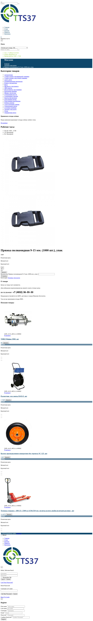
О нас (6, 29)
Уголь (6, 111)
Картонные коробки (10, 91)
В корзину (4, 276)
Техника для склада (10, 65)
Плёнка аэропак (9, 103)
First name (4, 606)
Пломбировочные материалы (13, 81)
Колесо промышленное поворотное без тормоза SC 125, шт (24, 453)
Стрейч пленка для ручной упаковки (15, 78)
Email (2, 613)
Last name (4, 608)
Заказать (3, 272)
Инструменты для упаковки (13, 89)
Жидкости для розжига (11, 86)
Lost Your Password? (7, 582)
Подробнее (4, 123)
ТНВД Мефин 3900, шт (10, 339)
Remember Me (7, 577)
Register (3, 619)
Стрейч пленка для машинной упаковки (16, 76)
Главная (6, 27)
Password (3, 615)
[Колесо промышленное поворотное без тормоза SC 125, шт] (18, 446)
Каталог (6, 30)
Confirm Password (6, 617)
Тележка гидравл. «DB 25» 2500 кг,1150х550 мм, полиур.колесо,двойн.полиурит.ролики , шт (37, 511)
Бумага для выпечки (10, 83)
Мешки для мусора (10, 93)
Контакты (7, 34)
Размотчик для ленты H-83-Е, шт (14, 396)
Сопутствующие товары (11, 104)
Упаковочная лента (10, 112)
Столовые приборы (10, 108)
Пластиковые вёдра (10, 99)
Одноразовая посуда (10, 94)
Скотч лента (8, 80)
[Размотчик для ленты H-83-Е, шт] (18, 389)
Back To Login (5, 597)
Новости (7, 32)
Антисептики (8, 75)
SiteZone (19, 533)
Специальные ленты (10, 106)
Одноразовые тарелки (11, 96)
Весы (6, 84)
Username (4, 610)
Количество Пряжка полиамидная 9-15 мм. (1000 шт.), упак (19, 274)
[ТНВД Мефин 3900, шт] (18, 332)
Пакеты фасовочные (10, 98)
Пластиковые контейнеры (12, 101)
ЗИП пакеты (8, 88)
